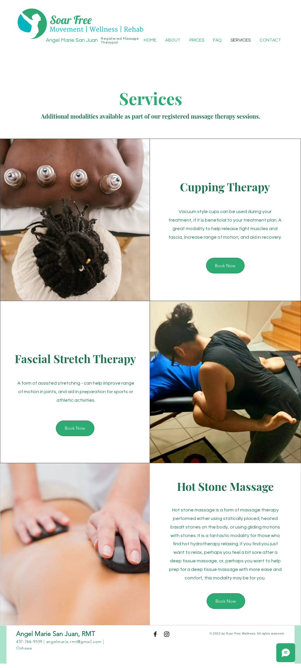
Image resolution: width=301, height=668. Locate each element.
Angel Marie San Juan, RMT (56, 634)
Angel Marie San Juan (72, 40)
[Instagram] (166, 634)
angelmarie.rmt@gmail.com (74, 641)
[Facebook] (155, 634)
